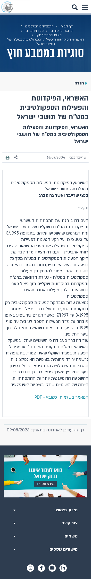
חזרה (79, 83)
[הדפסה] (7, 157)
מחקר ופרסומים (62, 30)
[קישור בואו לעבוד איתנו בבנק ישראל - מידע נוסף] (45, 476)
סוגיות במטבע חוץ (49, 35)
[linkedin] (63, 568)
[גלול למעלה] (46, 445)
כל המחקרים (35, 30)
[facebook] (41, 568)
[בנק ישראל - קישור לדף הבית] (7, 7)
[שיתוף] (16, 157)
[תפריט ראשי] (85, 7)
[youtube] (52, 568)
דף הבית (67, 26)
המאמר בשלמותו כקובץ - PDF (61, 397)
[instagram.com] (30, 568)
